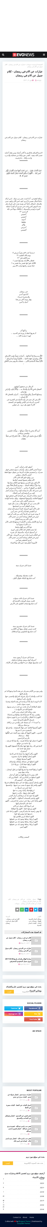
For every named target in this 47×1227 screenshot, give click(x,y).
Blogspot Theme (24, 1221)
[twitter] (13, 1008)
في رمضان (15, 899)
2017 (23, 1201)
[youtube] (33, 1019)
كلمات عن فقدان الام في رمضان (31, 903)
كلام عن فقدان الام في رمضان (31, 901)
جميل (34, 899)
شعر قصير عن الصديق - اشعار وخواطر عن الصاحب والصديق (18, 1117)
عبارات (29, 899)
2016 (23, 1205)
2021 (23, 1187)
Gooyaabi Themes (23, 1223)
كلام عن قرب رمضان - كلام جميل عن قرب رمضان (18, 939)
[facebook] (33, 1008)
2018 (23, 1196)
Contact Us (17, 1217)
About (25, 1217)
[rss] (33, 1014)
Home (32, 1217)
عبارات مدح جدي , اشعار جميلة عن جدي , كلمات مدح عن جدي (19, 1095)
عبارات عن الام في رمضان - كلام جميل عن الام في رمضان (18, 949)
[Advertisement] (23, 25)
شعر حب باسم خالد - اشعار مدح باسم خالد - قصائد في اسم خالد (18, 1139)
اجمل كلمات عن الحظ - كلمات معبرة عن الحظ (18, 1106)
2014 (23, 1209)
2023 (23, 1183)
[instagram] (13, 1014)
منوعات (28, 64)
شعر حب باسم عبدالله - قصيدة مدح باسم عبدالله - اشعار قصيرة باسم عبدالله (19, 1128)
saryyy (39, 80)
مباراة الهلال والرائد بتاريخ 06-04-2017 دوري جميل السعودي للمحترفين (18, 960)
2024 (23, 1179)
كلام (9, 899)
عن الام (23, 899)
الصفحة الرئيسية (37, 64)
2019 (23, 1192)
